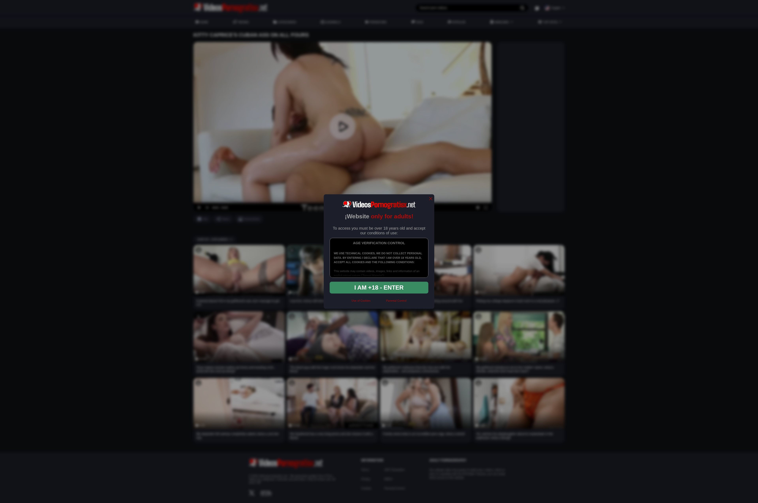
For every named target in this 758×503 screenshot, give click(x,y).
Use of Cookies (361, 300)
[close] (430, 199)
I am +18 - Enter (379, 287)
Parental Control (396, 300)
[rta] (378, 302)
